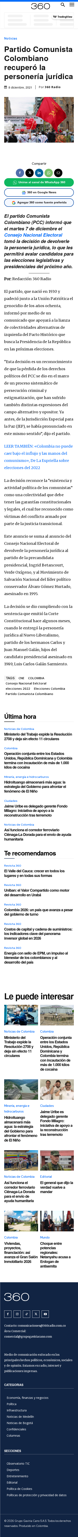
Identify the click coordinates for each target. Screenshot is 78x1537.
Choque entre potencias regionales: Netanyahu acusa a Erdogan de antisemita (55, 1255)
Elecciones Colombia (49, 688)
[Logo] (40, 6)
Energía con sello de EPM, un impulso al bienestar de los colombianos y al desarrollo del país (36, 957)
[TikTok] (26, 1314)
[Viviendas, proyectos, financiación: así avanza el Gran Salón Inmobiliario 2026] (21, 1221)
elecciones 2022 (18, 688)
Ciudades (10, 801)
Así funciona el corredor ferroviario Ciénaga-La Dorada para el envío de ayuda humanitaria (37, 834)
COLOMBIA (36, 678)
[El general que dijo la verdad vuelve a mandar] (57, 1160)
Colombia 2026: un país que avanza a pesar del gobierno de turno (38, 912)
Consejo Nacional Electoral (33, 234)
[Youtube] (45, 1314)
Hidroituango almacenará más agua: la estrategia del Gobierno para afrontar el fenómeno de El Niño (35, 786)
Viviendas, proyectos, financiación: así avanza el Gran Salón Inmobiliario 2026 (21, 1252)
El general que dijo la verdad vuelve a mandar (56, 1187)
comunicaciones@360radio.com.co (42, 1325)
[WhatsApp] (49, 173)
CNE (21, 678)
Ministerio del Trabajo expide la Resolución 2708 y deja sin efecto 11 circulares (38, 736)
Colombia (10, 748)
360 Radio (53, 87)
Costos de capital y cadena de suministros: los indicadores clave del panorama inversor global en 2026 (38, 933)
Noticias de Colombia (19, 729)
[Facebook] (20, 173)
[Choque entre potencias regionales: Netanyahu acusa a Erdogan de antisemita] (57, 1221)
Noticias (10, 38)
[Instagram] (17, 1314)
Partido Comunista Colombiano (29, 694)
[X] (29, 173)
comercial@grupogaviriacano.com (28, 1336)
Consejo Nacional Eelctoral (26, 683)
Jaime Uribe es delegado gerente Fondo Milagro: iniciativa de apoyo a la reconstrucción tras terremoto (35, 810)
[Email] (58, 173)
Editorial (46, 1177)
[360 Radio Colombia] (39, 1297)
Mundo (45, 1237)
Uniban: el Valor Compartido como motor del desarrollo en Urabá (36, 892)
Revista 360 (12, 865)
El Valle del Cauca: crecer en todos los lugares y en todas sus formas (34, 873)
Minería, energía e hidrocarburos (26, 777)
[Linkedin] (39, 173)
